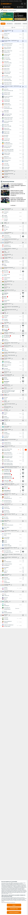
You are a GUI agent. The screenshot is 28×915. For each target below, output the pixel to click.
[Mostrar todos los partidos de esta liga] (26, 171)
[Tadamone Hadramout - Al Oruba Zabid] (13, 625)
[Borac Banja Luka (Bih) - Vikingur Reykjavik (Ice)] (13, 150)
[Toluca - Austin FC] (13, 487)
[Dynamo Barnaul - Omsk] (13, 534)
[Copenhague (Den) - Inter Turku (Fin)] (13, 114)
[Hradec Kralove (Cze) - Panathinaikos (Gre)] (13, 118)
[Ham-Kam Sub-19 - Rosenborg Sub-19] (13, 501)
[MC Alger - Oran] (13, 230)
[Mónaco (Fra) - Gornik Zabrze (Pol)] (13, 107)
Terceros (10, 893)
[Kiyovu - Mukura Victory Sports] (13, 524)
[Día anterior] (2, 27)
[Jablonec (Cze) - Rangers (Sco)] (13, 93)
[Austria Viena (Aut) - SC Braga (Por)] (13, 146)
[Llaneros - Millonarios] (13, 340)
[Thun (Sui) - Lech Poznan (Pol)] (13, 76)
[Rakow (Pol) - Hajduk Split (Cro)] (13, 129)
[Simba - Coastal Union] (13, 581)
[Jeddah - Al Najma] (13, 216)
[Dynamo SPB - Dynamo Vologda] (13, 545)
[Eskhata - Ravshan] (13, 588)
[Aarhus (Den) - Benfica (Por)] (13, 69)
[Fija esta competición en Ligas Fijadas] (14, 171)
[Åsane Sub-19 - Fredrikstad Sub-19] (13, 497)
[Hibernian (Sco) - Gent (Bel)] (13, 161)
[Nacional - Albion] (13, 598)
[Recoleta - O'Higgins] (13, 330)
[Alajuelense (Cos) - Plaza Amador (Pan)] (13, 477)
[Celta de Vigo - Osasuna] (13, 34)
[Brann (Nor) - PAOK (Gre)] (13, 111)
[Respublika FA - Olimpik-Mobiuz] (13, 608)
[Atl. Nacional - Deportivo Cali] (13, 336)
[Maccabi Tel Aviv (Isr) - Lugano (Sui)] (13, 97)
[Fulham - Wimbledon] (13, 417)
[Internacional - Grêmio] (13, 301)
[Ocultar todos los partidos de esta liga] (26, 31)
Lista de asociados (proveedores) (8, 902)
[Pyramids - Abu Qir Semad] (13, 369)
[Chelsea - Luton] (13, 413)
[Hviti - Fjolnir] (13, 423)
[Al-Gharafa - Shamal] (13, 316)
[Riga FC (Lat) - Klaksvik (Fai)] (13, 132)
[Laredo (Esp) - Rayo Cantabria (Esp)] (13, 460)
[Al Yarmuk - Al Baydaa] (13, 618)
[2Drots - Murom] (13, 541)
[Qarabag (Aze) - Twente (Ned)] (13, 100)
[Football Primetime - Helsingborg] (13, 564)
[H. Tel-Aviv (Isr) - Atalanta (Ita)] (13, 139)
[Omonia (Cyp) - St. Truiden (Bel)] (13, 58)
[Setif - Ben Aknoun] (13, 226)
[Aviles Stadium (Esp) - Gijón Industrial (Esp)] (13, 464)
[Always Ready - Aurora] (13, 275)
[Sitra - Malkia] (13, 265)
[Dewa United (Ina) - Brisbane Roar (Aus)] (13, 453)
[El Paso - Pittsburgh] (13, 378)
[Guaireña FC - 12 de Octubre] (13, 507)
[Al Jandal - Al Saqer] (13, 219)
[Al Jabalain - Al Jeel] (13, 212)
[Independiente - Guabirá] (13, 278)
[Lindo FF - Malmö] (13, 571)
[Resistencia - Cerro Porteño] (13, 511)
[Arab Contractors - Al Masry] (13, 365)
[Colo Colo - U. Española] (13, 326)
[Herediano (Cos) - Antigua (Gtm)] (13, 470)
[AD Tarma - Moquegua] (13, 518)
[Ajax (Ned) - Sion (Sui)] (13, 136)
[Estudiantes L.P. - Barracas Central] (13, 246)
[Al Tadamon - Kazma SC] (13, 436)
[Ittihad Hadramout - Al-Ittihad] (13, 622)
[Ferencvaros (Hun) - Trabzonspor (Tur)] (13, 83)
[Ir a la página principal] (7, 4)
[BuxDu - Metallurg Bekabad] (13, 612)
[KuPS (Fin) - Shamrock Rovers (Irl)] (13, 90)
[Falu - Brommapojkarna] (13, 561)
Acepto (14, 905)
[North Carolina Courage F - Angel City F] (13, 391)
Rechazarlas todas (14, 908)
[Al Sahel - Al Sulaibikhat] (13, 433)
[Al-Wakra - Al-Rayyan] (13, 320)
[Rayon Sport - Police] (13, 528)
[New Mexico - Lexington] (13, 382)
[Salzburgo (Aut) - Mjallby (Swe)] (13, 65)
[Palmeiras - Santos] (13, 294)
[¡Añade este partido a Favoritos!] (1, 34)
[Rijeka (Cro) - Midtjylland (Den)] (13, 157)
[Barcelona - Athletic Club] (13, 38)
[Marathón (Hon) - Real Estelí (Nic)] (13, 474)
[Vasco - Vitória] (13, 297)
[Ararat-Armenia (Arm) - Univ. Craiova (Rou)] (13, 44)
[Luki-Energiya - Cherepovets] (13, 538)
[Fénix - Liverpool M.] (13, 595)
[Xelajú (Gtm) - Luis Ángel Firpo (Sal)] (13, 481)
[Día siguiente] (25, 27)
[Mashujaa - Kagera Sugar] (13, 578)
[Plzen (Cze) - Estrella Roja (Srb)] (13, 62)
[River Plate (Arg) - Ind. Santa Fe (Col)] (13, 551)
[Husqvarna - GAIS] (13, 568)
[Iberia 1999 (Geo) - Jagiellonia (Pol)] (13, 48)
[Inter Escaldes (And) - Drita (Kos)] (13, 122)
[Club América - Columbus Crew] (13, 491)
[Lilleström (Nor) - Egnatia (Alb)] (13, 55)
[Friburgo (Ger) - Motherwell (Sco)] (13, 104)
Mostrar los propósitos (14, 912)
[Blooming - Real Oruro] (13, 271)
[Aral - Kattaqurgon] (13, 605)
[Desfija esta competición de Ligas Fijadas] (12, 31)
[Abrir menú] (25, 4)
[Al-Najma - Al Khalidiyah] (13, 261)
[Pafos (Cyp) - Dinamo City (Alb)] (13, 125)
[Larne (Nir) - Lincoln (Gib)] (13, 164)
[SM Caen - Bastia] (13, 398)
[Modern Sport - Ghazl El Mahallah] (13, 362)
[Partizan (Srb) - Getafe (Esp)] (13, 168)
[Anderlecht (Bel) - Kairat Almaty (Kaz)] (13, 80)
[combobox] (13, 27)
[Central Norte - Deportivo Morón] (13, 236)
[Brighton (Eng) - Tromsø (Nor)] (13, 154)
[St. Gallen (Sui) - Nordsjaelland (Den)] (13, 143)
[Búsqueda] (22, 4)
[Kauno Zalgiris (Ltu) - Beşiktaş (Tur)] (13, 51)
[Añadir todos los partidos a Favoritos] (1, 31)
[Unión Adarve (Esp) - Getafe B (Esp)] (13, 449)
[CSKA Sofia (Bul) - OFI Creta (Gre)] (13, 72)
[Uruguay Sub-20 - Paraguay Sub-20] (13, 443)
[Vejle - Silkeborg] (13, 349)
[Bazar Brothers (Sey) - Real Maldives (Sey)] (13, 457)
